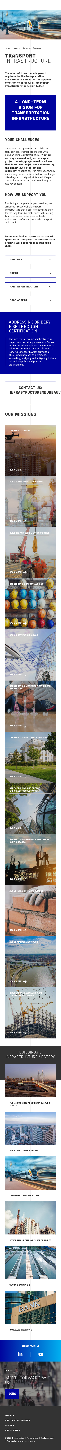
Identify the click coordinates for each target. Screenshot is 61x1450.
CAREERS (9, 1425)
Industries (16, 48)
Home (7, 48)
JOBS (12, 1394)
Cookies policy (47, 1438)
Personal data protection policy (21, 1441)
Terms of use (32, 1438)
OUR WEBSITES (12, 1430)
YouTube (40, 1354)
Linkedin (20, 1354)
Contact (9, 1415)
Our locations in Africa (17, 1420)
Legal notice (19, 1438)
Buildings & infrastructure (32, 48)
